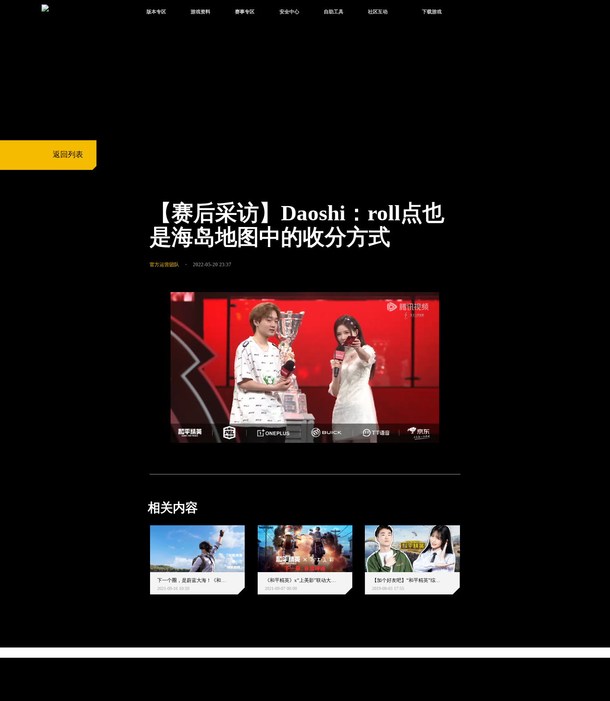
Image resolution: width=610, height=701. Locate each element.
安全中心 (289, 11)
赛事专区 (245, 11)
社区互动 (378, 11)
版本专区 (156, 11)
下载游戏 (432, 11)
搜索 (474, 12)
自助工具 (333, 11)
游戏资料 (200, 11)
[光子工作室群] (141, 654)
